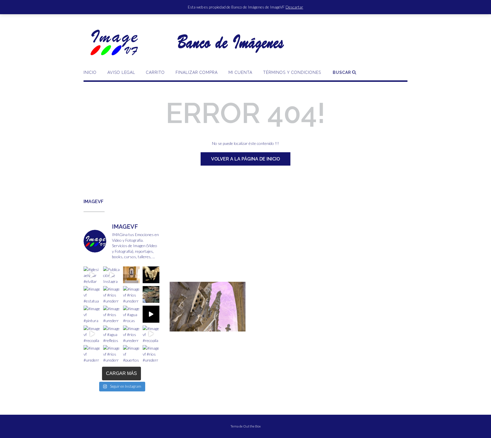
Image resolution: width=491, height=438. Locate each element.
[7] (207, 327)
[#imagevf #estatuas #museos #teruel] (131, 274)
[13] (239, 327)
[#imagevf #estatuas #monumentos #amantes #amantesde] (151, 274)
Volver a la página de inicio (245, 159)
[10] (223, 327)
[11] (228, 327)
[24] (223, 331)
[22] (212, 331)
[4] (191, 327)
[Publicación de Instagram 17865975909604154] (111, 274)
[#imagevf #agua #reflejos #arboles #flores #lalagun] (111, 334)
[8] (212, 327)
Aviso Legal (121, 72)
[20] (201, 331)
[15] (174, 331)
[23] (218, 331)
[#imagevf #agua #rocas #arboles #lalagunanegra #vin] (131, 314)
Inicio (90, 72)
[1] (174, 327)
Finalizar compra (197, 72)
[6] (201, 327)
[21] (207, 331)
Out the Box (252, 426)
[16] (180, 331)
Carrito (155, 72)
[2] (180, 327)
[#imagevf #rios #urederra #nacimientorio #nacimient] (111, 294)
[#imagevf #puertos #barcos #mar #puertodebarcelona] (131, 353)
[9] (218, 327)
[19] (196, 331)
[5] (196, 327)
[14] (245, 327)
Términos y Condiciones (292, 72)
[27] (239, 331)
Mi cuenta (240, 72)
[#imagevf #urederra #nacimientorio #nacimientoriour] (92, 353)
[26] (234, 331)
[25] (228, 331)
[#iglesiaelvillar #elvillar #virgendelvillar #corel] (92, 274)
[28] (245, 331)
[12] (234, 327)
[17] (185, 331)
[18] (191, 331)
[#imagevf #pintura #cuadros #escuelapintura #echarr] (92, 314)
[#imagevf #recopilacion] (151, 314)
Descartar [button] (294, 7)
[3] (185, 327)
